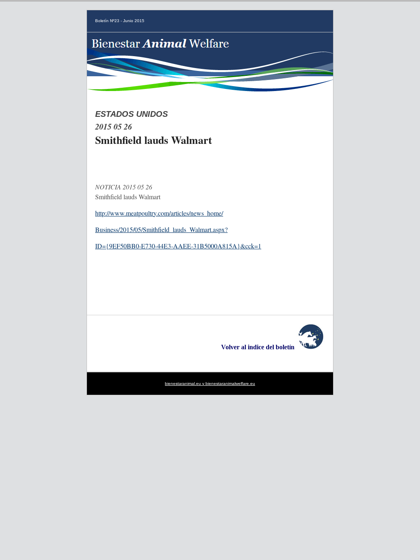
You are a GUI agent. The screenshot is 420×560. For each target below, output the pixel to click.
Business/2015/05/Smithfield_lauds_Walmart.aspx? (161, 229)
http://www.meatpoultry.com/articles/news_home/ (159, 213)
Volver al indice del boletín (258, 347)
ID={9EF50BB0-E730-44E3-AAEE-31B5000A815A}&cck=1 (178, 245)
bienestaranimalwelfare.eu (230, 383)
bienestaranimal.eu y (185, 383)
